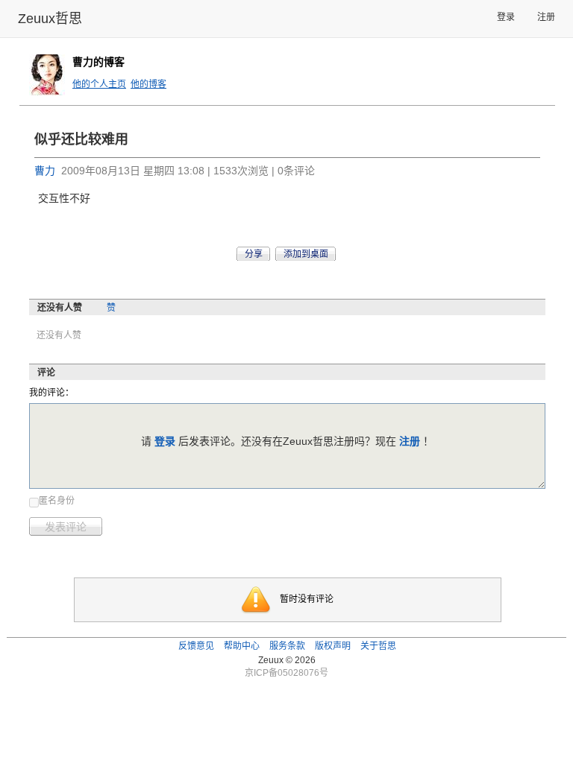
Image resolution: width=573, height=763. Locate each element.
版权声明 (333, 646)
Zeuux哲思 (50, 18)
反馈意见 (196, 646)
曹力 (44, 171)
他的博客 (148, 84)
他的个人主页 (99, 84)
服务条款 (287, 646)
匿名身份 (57, 501)
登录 (506, 17)
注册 (546, 17)
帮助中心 (242, 646)
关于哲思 (378, 646)
